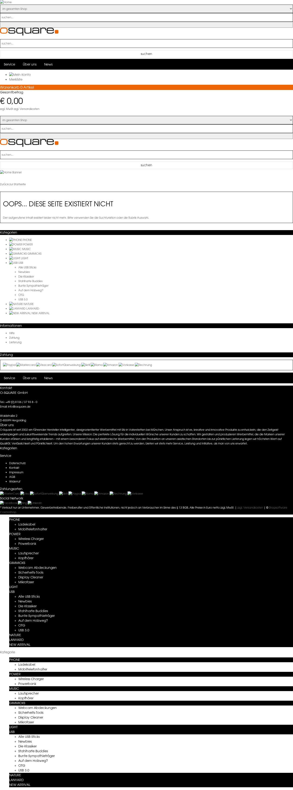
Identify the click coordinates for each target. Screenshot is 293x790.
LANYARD (32, 309)
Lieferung (15, 342)
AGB (12, 477)
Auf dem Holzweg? (30, 290)
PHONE (27, 240)
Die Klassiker (26, 276)
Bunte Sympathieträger (33, 286)
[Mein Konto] (20, 75)
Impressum (16, 472)
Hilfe (12, 333)
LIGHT (24, 258)
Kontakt (14, 468)
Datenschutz (17, 463)
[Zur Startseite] (29, 34)
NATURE (29, 304)
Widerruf (14, 481)
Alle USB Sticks (27, 267)
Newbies (24, 272)
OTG (21, 295)
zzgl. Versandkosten (26, 109)
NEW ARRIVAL (41, 313)
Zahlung (14, 338)
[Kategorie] (16, 240)
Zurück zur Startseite (13, 184)
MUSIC (26, 249)
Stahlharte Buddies (30, 281)
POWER (28, 244)
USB (20, 263)
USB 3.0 (23, 299)
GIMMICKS (34, 254)
